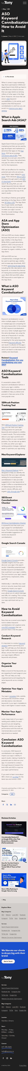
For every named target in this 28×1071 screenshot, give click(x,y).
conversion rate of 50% (9, 155)
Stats (16, 918)
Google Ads (22, 918)
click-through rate (13, 491)
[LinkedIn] (11, 804)
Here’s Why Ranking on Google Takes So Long (10, 890)
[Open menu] (24, 3)
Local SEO (15, 915)
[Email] (15, 804)
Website (8, 915)
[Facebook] (3, 804)
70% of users (21, 177)
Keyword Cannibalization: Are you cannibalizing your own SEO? (12, 361)
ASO (8, 99)
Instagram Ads (15, 930)
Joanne (5, 36)
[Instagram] (7, 1058)
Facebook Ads (6, 930)
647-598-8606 (7, 1047)
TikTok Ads (5, 934)
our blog (15, 777)
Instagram (5, 918)
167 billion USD (10, 202)
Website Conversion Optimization (12, 937)
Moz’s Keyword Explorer (10, 470)
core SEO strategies (8, 627)
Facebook (23, 915)
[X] (7, 804)
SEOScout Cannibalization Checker (14, 523)
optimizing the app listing (16, 266)
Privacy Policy (22, 1065)
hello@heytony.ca (8, 1051)
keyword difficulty (15, 342)
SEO (8, 9)
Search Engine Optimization (10, 927)
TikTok (11, 918)
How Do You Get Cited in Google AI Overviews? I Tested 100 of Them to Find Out (11, 866)
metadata (12, 696)
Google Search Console (10, 560)
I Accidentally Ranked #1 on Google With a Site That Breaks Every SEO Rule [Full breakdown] (11, 840)
